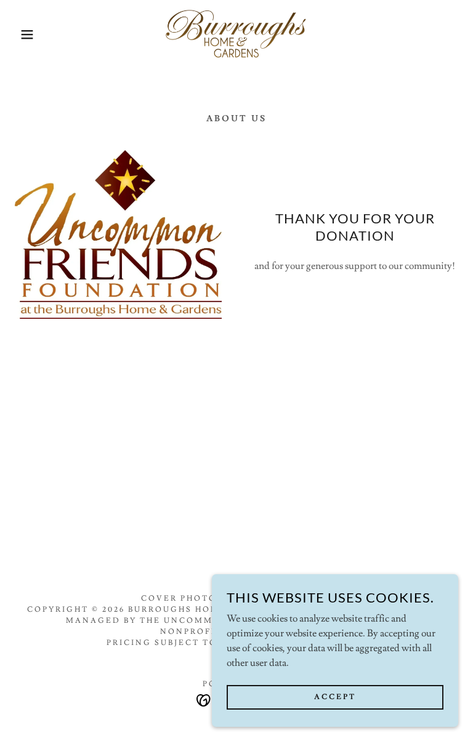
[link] (236, 34)
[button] (24, 34)
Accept (335, 697)
